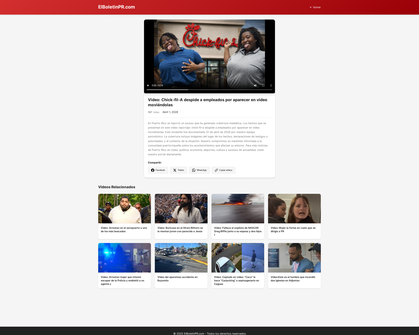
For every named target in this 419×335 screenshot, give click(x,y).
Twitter (181, 170)
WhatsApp (202, 170)
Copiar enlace (225, 170)
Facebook (160, 170)
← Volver (315, 7)
